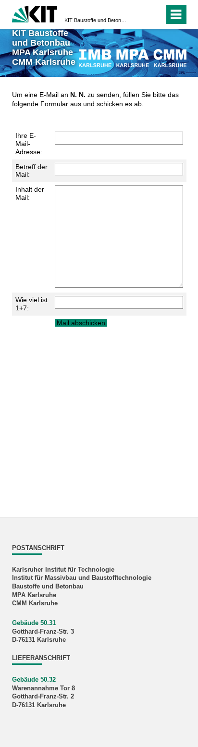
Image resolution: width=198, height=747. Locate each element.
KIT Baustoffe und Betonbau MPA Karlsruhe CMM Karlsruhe (96, 20)
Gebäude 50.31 (34, 623)
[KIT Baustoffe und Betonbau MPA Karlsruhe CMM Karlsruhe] (132, 58)
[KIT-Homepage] (35, 13)
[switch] (155, 14)
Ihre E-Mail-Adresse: (28, 144)
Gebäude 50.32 (34, 679)
